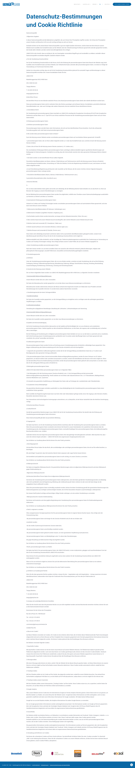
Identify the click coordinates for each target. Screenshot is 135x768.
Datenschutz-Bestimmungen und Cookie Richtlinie (60, 765)
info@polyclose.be (44, 765)
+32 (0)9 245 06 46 (36, 765)
